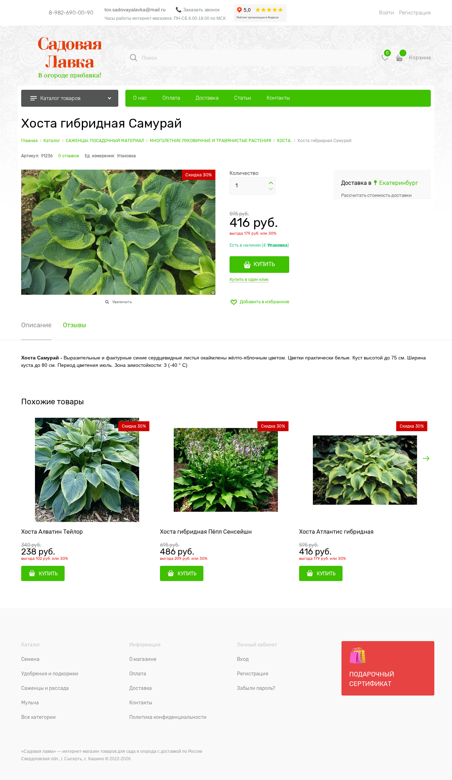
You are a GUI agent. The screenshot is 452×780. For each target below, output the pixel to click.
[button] (271, 183)
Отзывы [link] (74, 325)
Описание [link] (36, 325)
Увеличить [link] (122, 302)
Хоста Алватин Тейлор (52, 532)
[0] (385, 60)
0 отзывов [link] (68, 155)
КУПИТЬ (264, 264)
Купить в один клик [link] (249, 279)
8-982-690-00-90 (71, 13)
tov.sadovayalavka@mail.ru (135, 9)
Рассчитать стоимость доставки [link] (376, 195)
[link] (395, 183)
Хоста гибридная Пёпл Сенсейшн (206, 532)
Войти (386, 13)
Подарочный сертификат (371, 679)
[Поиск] (133, 57)
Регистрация (415, 13)
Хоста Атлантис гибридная (336, 532)
